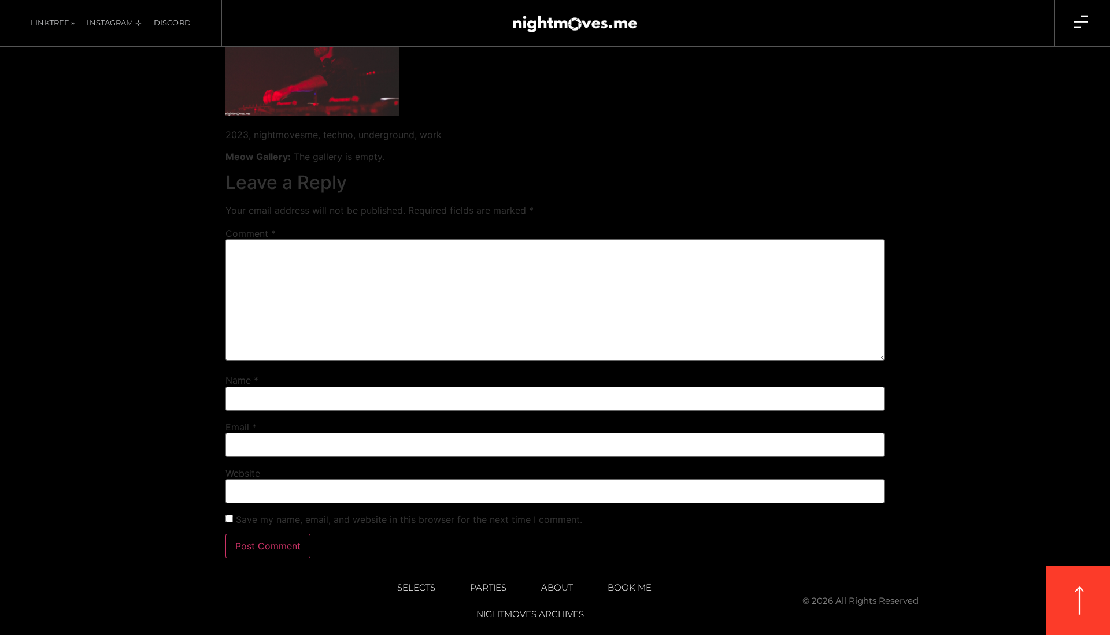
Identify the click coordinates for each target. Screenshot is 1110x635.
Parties (488, 587)
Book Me (630, 587)
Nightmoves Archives (530, 613)
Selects (416, 587)
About (557, 587)
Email (241, 427)
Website (242, 473)
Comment (250, 233)
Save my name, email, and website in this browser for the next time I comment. (409, 519)
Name (241, 380)
